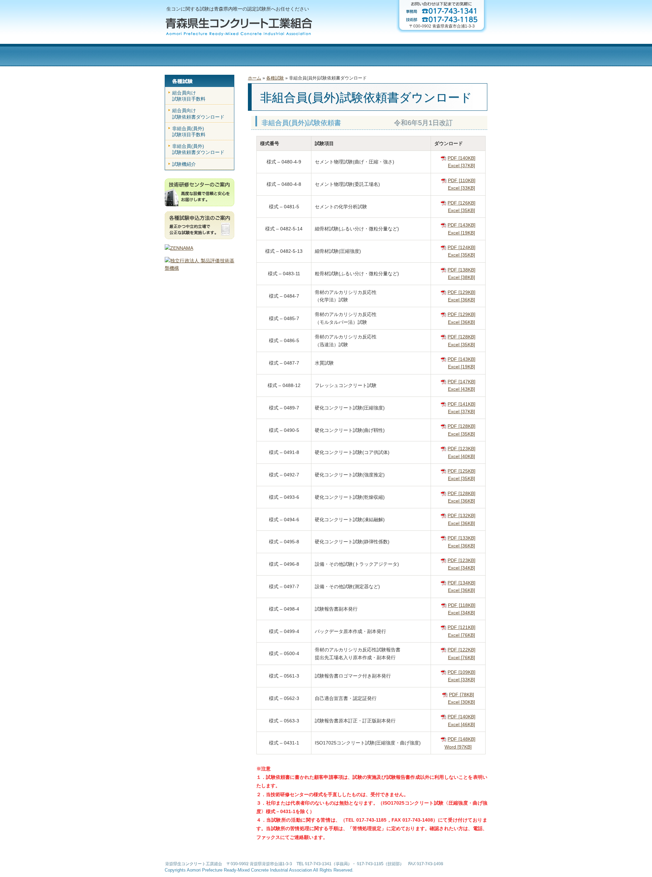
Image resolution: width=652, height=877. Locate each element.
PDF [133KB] (461, 538)
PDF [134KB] (461, 582)
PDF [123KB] (461, 448)
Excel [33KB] (461, 188)
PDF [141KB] (461, 404)
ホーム (183, 55)
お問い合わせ (460, 55)
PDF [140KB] (461, 158)
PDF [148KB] (461, 739)
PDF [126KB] (461, 203)
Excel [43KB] (461, 389)
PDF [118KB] (461, 605)
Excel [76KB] (461, 635)
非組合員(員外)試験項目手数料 (188, 131)
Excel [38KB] (461, 277)
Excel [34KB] (461, 568)
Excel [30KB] (461, 702)
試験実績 (412, 55)
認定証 (319, 55)
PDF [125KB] (461, 471)
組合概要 (268, 55)
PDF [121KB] (461, 627)
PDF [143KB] (461, 225)
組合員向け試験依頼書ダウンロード (198, 113)
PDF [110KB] (461, 180)
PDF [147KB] (461, 381)
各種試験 (370, 55)
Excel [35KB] (461, 210)
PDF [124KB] (461, 247)
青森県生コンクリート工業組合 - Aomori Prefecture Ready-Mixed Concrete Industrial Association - (238, 27)
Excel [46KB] (461, 724)
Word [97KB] (458, 747)
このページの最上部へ (475, 862)
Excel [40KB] (461, 456)
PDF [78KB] (461, 694)
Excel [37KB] (461, 165)
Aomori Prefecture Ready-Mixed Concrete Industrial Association (249, 870)
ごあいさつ (224, 55)
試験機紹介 (184, 164)
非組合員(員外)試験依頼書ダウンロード (198, 149)
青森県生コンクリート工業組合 (193, 863)
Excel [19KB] (461, 232)
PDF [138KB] (461, 270)
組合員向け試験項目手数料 (188, 96)
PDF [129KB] (461, 292)
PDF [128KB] (461, 336)
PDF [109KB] (461, 672)
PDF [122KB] (461, 649)
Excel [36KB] (461, 299)
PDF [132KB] (461, 515)
